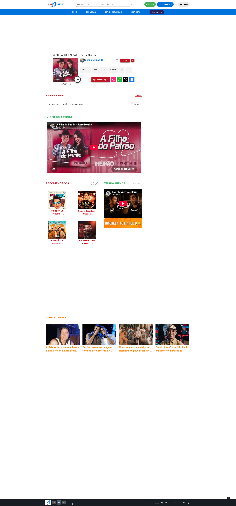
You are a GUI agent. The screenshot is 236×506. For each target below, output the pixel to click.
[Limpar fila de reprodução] (188, 502)
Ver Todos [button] (137, 183)
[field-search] (129, 4)
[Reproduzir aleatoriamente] (171, 502)
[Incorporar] (179, 502)
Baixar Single (102, 80)
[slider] (72, 504)
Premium (158, 12)
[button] (87, 104)
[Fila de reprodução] (166, 502)
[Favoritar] (117, 60)
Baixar (136, 104)
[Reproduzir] (77, 79)
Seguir (125, 60)
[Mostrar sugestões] (132, 60)
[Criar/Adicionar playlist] (184, 502)
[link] (97, 60)
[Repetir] (175, 502)
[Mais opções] (128, 70)
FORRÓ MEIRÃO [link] (92, 60)
